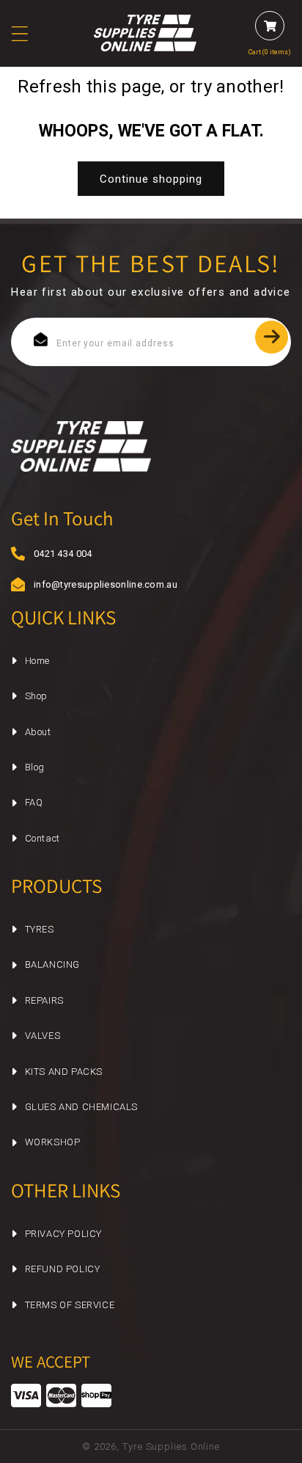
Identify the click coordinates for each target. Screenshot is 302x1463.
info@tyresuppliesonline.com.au (92, 584)
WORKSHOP (53, 1142)
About (38, 731)
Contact (42, 838)
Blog (35, 767)
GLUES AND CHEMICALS (81, 1106)
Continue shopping (151, 179)
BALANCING (52, 964)
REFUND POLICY (62, 1268)
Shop (36, 695)
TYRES (39, 929)
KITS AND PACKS (64, 1071)
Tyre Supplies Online (171, 1446)
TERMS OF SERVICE (70, 1304)
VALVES (43, 1035)
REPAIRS (44, 1000)
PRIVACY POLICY (63, 1233)
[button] (28, 34)
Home (37, 660)
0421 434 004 (63, 553)
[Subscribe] (271, 337)
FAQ (34, 802)
